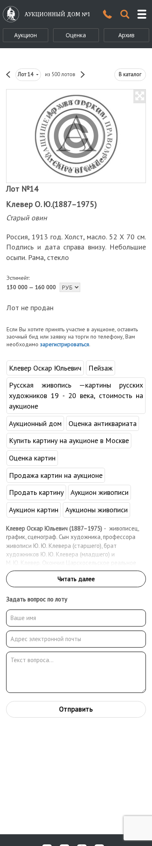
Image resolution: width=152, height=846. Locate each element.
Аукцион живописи (99, 492)
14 (26, 74)
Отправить (76, 709)
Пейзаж (100, 368)
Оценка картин (32, 457)
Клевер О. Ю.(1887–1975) (51, 204)
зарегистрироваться (64, 344)
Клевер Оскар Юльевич (45, 368)
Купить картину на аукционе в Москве (69, 440)
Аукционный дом (35, 423)
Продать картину (36, 492)
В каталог (130, 74)
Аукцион (25, 35)
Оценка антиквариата (103, 423)
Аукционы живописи (96, 509)
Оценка (76, 35)
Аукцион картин (33, 509)
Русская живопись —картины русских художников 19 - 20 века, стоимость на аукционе (76, 395)
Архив (126, 35)
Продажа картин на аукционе (56, 475)
